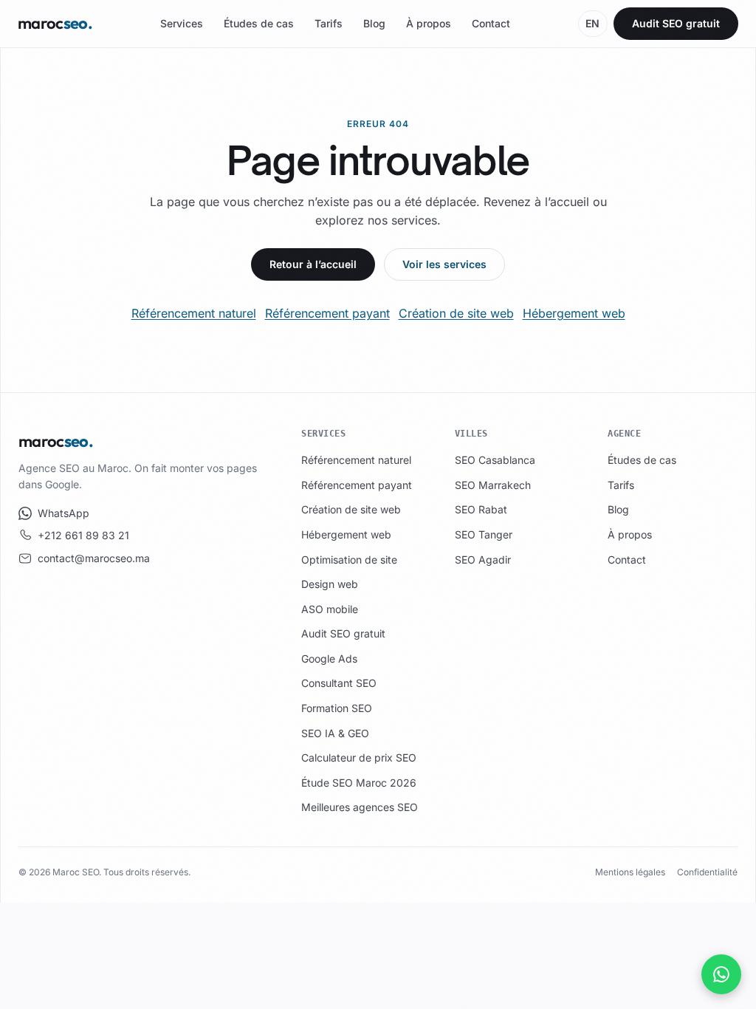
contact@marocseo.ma (94, 558)
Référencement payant (327, 313)
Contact (491, 23)
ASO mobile (329, 609)
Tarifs (329, 23)
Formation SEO (336, 708)
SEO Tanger (483, 534)
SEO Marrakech (493, 485)
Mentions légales (630, 872)
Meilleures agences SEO (359, 807)
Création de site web (456, 313)
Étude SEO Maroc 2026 (358, 782)
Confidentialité (707, 872)
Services (181, 23)
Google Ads (329, 658)
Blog (374, 23)
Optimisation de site (349, 559)
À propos (428, 23)
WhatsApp (63, 513)
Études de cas (259, 23)
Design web (329, 584)
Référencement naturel (193, 313)
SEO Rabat (481, 509)
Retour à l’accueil (313, 264)
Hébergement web (574, 313)
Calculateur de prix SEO (358, 757)
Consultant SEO (339, 683)
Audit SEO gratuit (676, 23)
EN (592, 23)
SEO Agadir (483, 559)
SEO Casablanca (495, 460)
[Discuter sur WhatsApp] (721, 974)
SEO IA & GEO (335, 733)
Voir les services (444, 264)
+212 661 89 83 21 (83, 535)
